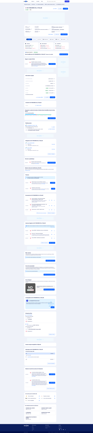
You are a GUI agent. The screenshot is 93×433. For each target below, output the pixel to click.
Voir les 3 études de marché (51, 388)
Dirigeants (52, 39)
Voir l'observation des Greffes (29, 94)
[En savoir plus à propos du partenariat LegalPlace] (39, 396)
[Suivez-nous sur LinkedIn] (59, 430)
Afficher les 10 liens (52, 334)
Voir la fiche (53, 144)
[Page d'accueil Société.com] (26, 1)
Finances (58, 39)
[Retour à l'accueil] (26, 426)
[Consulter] (52, 200)
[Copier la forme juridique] (39, 31)
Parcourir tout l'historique (51, 363)
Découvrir (52, 307)
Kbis (35, 39)
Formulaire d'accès (27, 170)
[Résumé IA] (49, 200)
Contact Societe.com (47, 426)
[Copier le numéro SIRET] (31, 29)
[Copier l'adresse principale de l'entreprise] (63, 27)
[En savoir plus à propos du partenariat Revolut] (39, 398)
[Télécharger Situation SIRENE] (54, 90)
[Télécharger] (54, 200)
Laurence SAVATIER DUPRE (55, 29)
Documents (63, 39)
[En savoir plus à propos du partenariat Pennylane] (54, 398)
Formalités (37, 1)
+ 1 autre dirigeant (61, 29)
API (32, 430)
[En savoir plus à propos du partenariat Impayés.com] (54, 396)
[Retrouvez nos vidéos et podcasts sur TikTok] (65, 430)
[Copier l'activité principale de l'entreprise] (54, 79)
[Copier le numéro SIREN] (29, 27)
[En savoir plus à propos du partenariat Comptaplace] (39, 400)
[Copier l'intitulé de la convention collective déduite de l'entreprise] (54, 81)
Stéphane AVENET (38, 329)
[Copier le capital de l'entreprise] (54, 83)
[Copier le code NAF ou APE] (50, 29)
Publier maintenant (52, 242)
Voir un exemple (37, 163)
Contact (40, 39)
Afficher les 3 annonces (44, 242)
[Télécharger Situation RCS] (54, 88)
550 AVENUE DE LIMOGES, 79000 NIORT (57, 27)
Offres (42, 1)
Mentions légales (50, 34)
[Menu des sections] (25, 39)
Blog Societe (60, 426)
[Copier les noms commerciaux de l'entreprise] (54, 86)
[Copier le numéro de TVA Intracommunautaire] (30, 31)
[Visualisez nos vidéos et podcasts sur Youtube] (63, 430)
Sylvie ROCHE (30, 319)
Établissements (46, 39)
